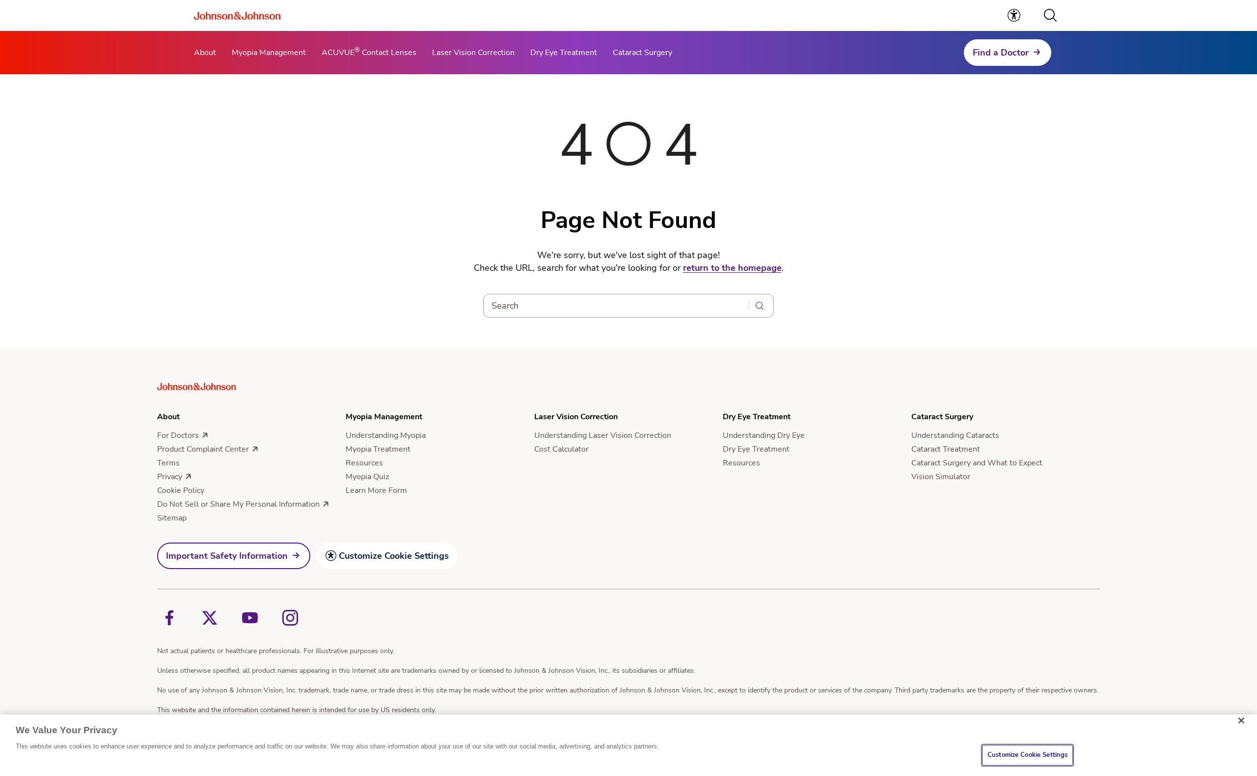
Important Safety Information (227, 556)
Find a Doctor (1001, 52)
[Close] (1241, 720)
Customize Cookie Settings (394, 556)
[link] (1014, 15)
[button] (1050, 15)
